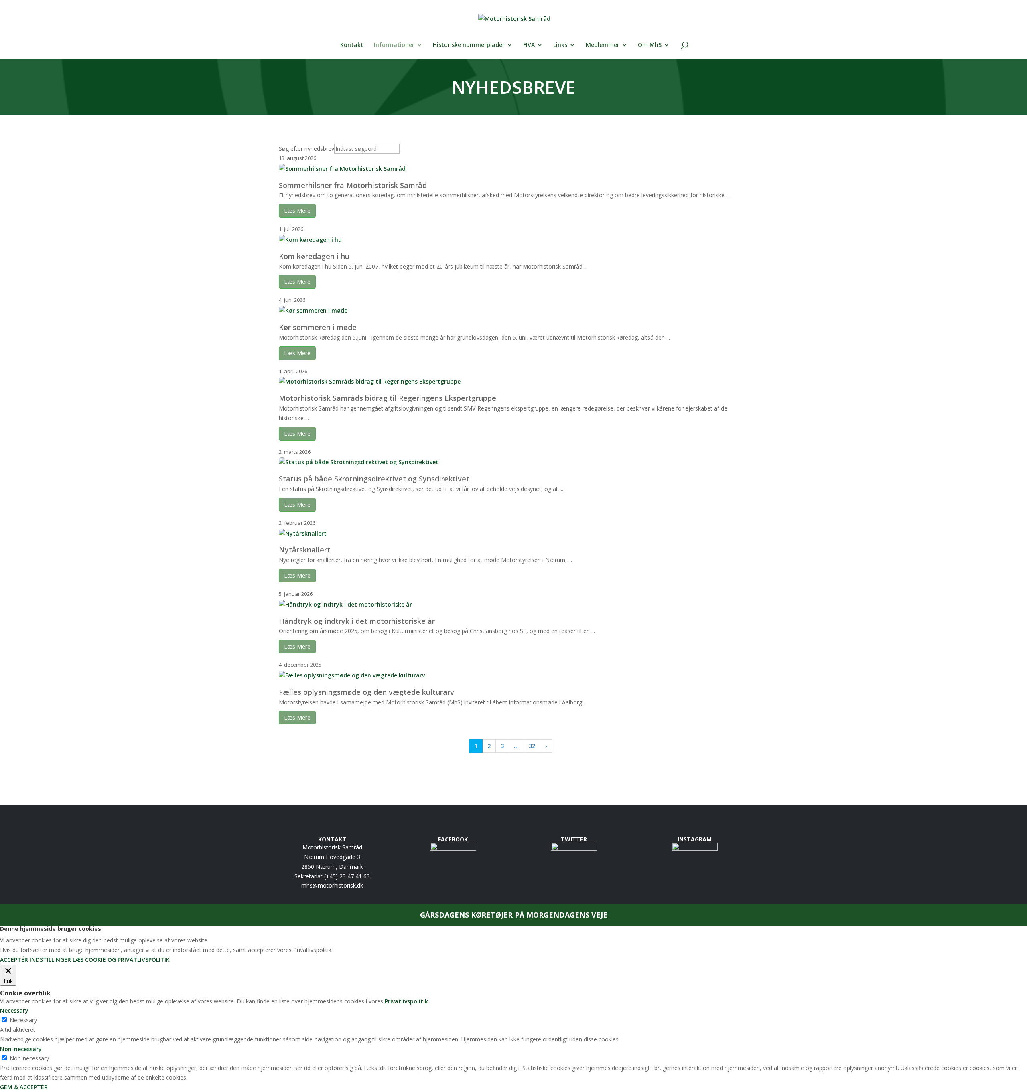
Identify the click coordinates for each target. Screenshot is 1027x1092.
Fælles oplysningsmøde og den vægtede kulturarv (366, 692)
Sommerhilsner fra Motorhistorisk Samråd (353, 185)
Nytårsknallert (304, 549)
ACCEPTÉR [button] (14, 959)
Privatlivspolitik (406, 1001)
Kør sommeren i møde (318, 327)
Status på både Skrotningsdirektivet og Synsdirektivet (374, 478)
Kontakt (351, 45)
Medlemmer (602, 45)
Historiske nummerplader (469, 45)
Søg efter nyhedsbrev (306, 148)
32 (532, 746)
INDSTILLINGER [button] (50, 959)
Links (560, 45)
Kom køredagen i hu (314, 256)
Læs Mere (297, 210)
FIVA (529, 45)
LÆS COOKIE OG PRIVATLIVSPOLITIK (121, 959)
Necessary (23, 1020)
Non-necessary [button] (21, 1049)
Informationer (394, 45)
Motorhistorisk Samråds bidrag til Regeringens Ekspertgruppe (387, 398)
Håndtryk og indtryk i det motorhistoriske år (357, 621)
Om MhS (650, 45)
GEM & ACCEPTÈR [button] (24, 1087)
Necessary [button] (14, 1010)
